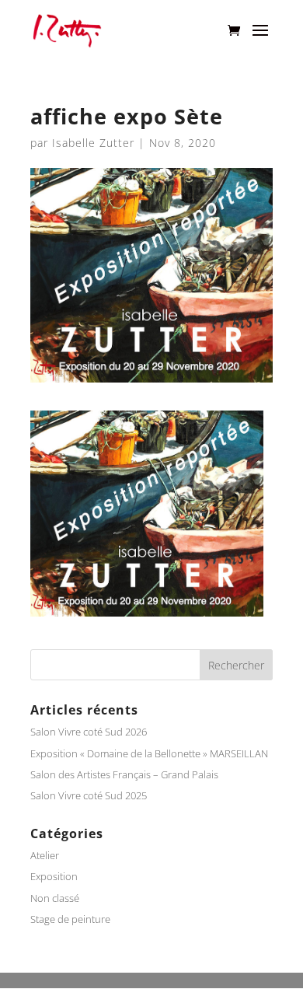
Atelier (44, 855)
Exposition (54, 876)
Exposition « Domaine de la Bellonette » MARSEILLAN (149, 753)
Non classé (54, 898)
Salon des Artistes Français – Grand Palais (125, 774)
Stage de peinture (70, 919)
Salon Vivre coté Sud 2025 (88, 795)
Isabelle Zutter (93, 142)
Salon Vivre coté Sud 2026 (88, 732)
